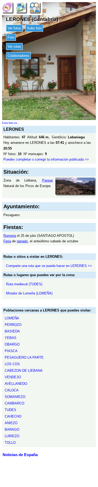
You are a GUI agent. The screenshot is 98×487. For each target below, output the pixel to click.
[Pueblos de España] (7, 7)
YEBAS (10, 338)
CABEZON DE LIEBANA (24, 371)
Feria (7, 241)
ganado (22, 241)
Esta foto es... (11, 122)
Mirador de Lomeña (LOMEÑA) (29, 293)
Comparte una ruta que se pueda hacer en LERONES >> (49, 266)
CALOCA (12, 390)
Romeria (9, 236)
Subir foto (34, 28)
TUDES (10, 410)
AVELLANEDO (16, 384)
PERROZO (13, 325)
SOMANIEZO (15, 397)
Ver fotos (14, 28)
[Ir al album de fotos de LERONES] (21, 7)
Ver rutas (14, 46)
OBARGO (12, 344)
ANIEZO (11, 423)
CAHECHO (13, 416)
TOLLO (10, 443)
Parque (47, 180)
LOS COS (12, 364)
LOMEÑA (12, 318)
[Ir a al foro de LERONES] (34, 7)
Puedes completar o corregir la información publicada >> (46, 159)
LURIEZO (12, 436)
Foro (11, 37)
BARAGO (12, 429)
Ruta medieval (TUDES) (24, 284)
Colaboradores (18, 56)
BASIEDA (12, 331)
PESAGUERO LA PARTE (24, 357)
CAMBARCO (14, 403)
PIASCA (11, 351)
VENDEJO (13, 377)
